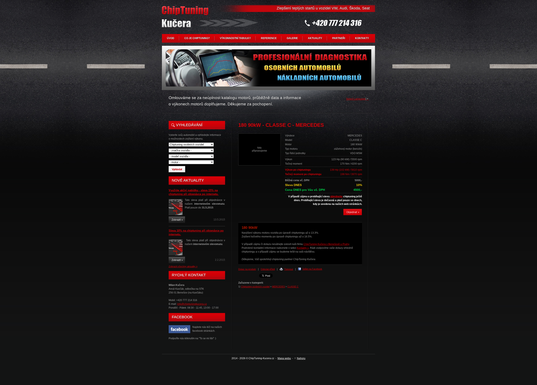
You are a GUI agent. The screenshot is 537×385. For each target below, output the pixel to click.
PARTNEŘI (338, 38)
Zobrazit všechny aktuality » (183, 266)
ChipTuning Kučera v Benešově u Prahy (326, 244)
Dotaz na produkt (247, 269)
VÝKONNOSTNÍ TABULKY (235, 38)
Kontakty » (303, 247)
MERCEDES (278, 286)
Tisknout (288, 269)
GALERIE (292, 38)
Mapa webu (284, 358)
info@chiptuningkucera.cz (192, 303)
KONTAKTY (362, 38)
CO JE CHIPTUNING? (197, 38)
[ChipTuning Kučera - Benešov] (186, 20)
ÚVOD (170, 38)
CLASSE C (292, 286)
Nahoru (301, 358)
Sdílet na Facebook (312, 269)
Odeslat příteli (268, 269)
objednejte (336, 196)
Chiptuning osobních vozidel (255, 286)
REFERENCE (269, 38)
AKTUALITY (315, 38)
